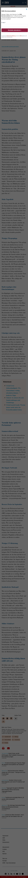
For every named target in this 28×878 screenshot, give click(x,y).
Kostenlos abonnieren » (14, 30)
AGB (21, 35)
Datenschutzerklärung (11, 35)
